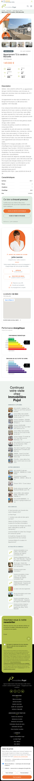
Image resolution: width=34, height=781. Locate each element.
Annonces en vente (17, 719)
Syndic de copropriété (17, 706)
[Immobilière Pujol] (17, 679)
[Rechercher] (28, 6)
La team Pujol (17, 739)
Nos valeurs (17, 741)
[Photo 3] (13, 44)
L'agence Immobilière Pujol (17, 736)
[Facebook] (18, 691)
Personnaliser (24, 772)
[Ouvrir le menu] (31, 6)
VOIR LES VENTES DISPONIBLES (17, 211)
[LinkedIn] (22, 691)
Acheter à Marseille (17, 709)
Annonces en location (17, 721)
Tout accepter (17, 777)
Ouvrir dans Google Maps (11, 320)
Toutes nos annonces (17, 716)
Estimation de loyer (17, 726)
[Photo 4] (21, 44)
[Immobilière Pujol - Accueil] (8, 6)
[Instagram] (15, 691)
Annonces (9, 10)
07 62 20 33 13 (21, 667)
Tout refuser (9, 772)
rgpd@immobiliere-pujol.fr (9, 669)
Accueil (3, 10)
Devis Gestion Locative (17, 729)
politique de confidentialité (20, 756)
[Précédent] (5, 29)
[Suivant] (29, 29)
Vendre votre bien (17, 704)
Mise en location (17, 699)
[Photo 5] (28, 44)
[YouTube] (11, 691)
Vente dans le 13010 (17, 10)
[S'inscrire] (28, 638)
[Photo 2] (5, 44)
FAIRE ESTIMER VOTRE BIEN (17, 216)
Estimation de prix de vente (17, 724)
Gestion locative (17, 701)
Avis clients (17, 744)
